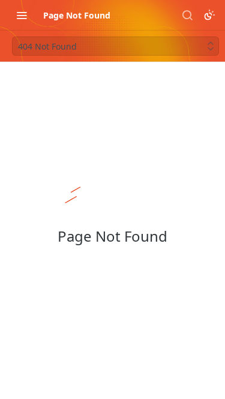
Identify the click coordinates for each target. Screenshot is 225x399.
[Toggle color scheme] (209, 15)
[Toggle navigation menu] (21, 15)
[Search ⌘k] (187, 15)
